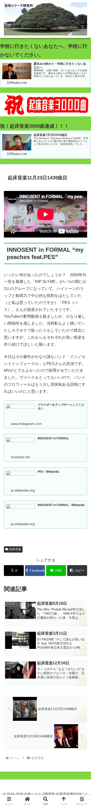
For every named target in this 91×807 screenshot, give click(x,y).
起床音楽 (15, 549)
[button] (77, 570)
